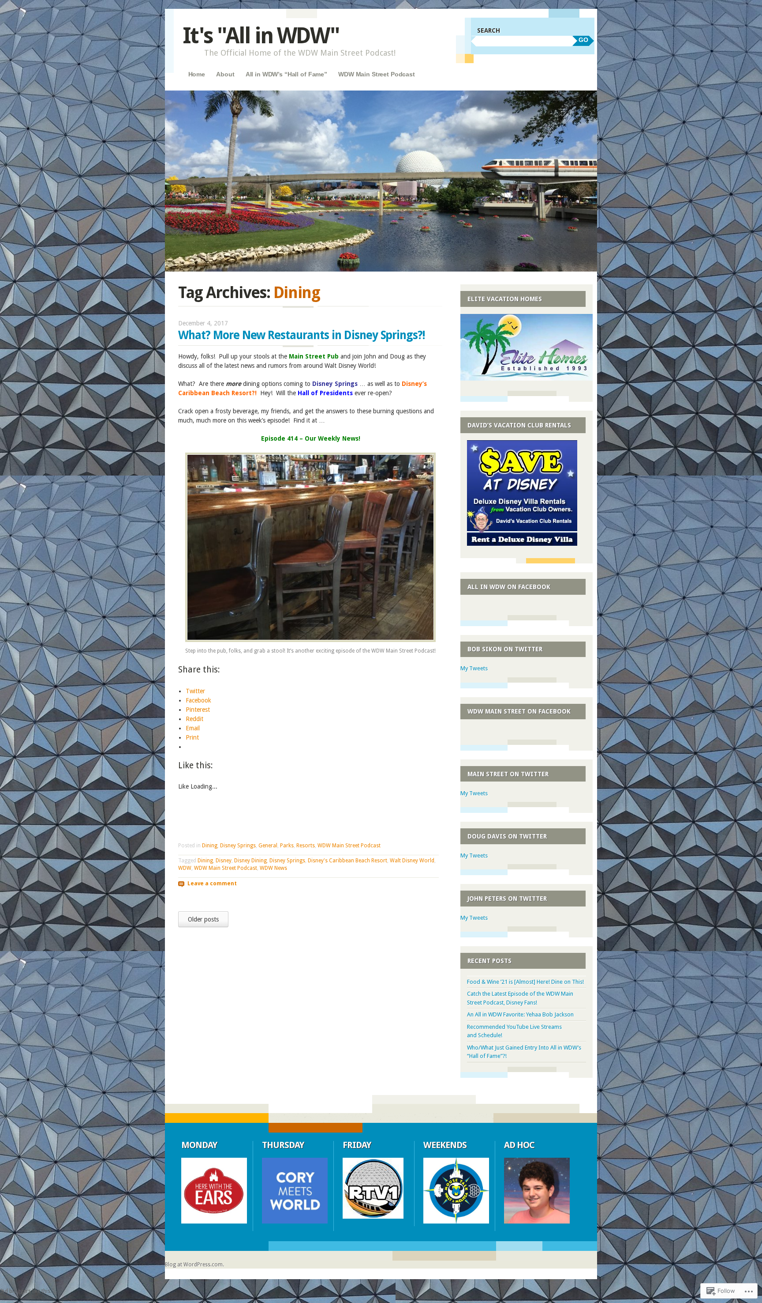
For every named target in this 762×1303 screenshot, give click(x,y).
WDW (184, 868)
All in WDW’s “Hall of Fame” (286, 74)
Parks (287, 845)
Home (196, 74)
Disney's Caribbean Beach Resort (347, 860)
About (225, 74)
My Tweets (474, 668)
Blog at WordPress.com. (194, 1264)
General (267, 845)
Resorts (305, 845)
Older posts (203, 919)
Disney (224, 860)
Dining (209, 845)
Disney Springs (238, 845)
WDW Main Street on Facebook (519, 711)
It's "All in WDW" (261, 36)
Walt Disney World (412, 860)
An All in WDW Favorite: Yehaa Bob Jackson (520, 1014)
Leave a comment (212, 883)
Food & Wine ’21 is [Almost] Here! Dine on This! (525, 981)
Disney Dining (250, 860)
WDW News (273, 868)
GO (583, 39)
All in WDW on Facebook (508, 586)
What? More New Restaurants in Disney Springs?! (301, 335)
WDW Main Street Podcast (376, 74)
